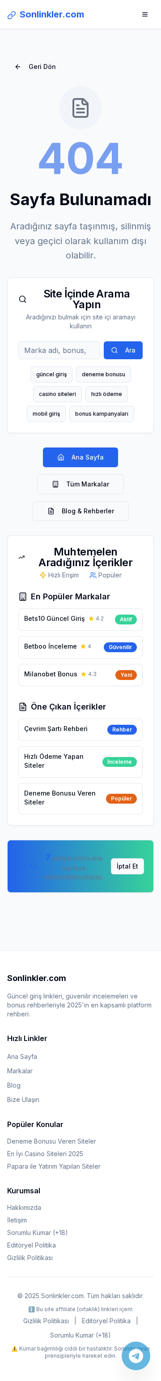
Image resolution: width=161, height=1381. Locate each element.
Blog (14, 1085)
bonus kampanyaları (101, 413)
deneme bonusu (103, 374)
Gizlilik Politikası (30, 1257)
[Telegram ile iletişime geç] (136, 1356)
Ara (130, 350)
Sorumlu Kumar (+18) (37, 1232)
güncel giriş (51, 374)
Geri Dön (42, 66)
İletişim (17, 1220)
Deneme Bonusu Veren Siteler (51, 1141)
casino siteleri (57, 394)
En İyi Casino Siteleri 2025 (45, 1153)
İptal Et (127, 866)
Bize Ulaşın (23, 1099)
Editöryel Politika (31, 1245)
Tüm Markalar (87, 484)
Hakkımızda (24, 1207)
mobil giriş (46, 413)
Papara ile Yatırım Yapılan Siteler (54, 1166)
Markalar (20, 1071)
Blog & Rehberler (88, 511)
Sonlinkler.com (52, 14)
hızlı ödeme (106, 394)
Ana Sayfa (88, 457)
